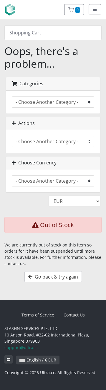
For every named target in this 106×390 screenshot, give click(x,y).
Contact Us (74, 315)
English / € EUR (40, 360)
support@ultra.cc (21, 347)
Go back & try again (55, 277)
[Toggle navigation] (95, 9)
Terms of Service (37, 315)
